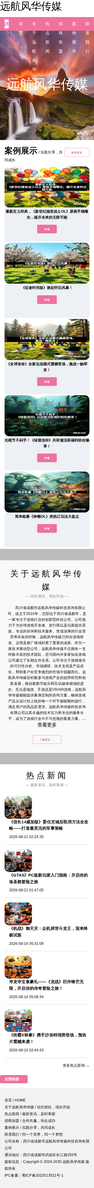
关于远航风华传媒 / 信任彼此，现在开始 (37, 1107)
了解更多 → (47, 739)
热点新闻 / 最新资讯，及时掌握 (30, 1114)
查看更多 (47, 725)
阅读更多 (76, 152)
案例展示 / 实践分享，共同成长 (30, 1127)
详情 (47, 229)
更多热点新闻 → (76, 1065)
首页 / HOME (15, 1100)
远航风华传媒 (31, 6)
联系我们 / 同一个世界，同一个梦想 (34, 1134)
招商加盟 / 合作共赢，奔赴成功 (30, 1121)
